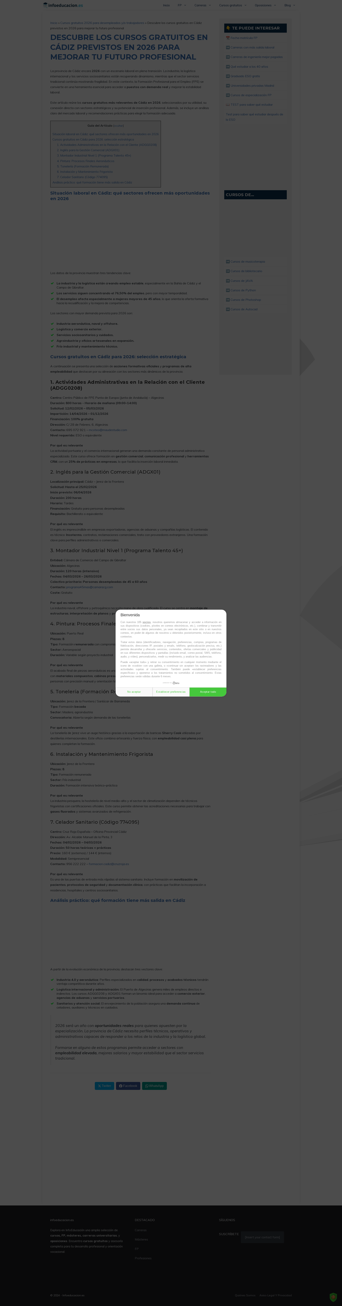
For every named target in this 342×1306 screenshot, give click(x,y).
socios (146, 622)
